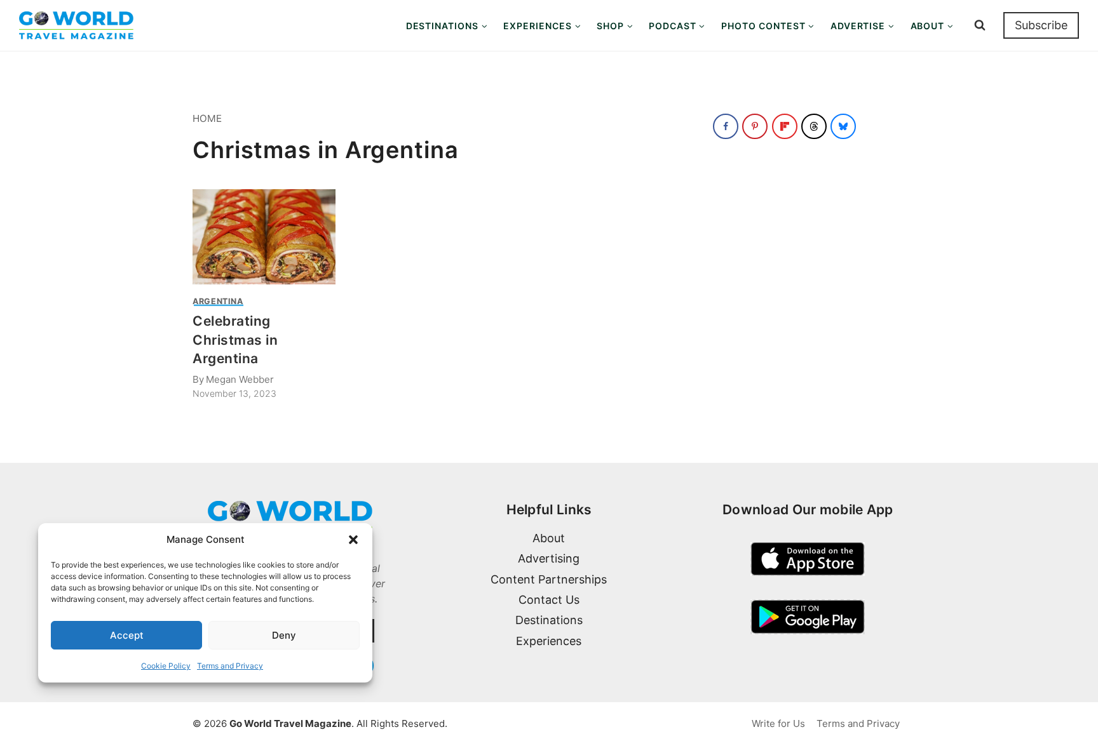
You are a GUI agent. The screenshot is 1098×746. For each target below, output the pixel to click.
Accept (127, 635)
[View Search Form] (980, 25)
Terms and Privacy (230, 665)
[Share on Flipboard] (784, 126)
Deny (284, 635)
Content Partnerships (549, 579)
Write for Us (778, 723)
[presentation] (264, 236)
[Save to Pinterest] (755, 126)
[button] (353, 539)
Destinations (549, 620)
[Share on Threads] (814, 126)
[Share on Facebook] (725, 126)
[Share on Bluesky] (843, 126)
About (548, 538)
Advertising (549, 558)
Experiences (548, 641)
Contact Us (549, 599)
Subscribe (1041, 25)
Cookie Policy (166, 665)
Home (207, 118)
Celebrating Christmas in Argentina (235, 339)
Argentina (218, 301)
